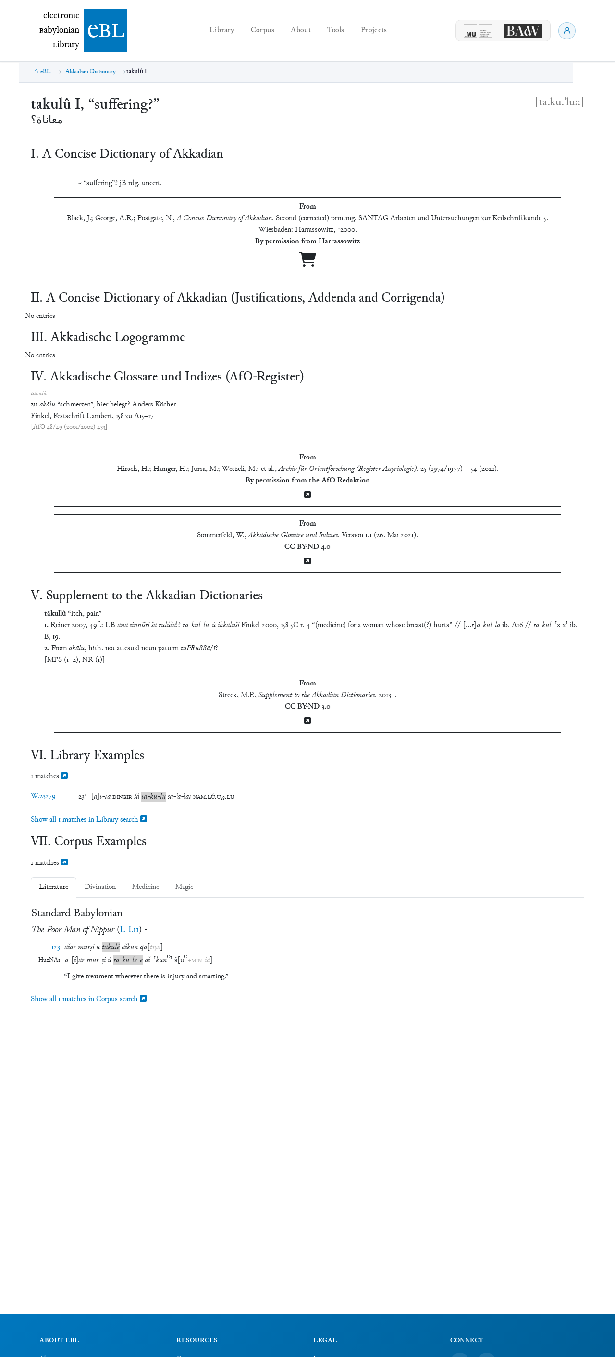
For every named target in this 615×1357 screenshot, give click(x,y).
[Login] (567, 30)
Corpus (263, 30)
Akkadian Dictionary (90, 72)
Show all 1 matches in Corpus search (85, 999)
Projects (374, 30)
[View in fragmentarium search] (64, 777)
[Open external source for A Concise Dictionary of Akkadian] (307, 263)
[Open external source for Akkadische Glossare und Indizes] (307, 562)
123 (55, 947)
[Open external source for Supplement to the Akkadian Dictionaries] (307, 722)
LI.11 (129, 930)
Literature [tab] (53, 887)
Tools (335, 30)
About (301, 30)
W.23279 (43, 796)
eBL (45, 72)
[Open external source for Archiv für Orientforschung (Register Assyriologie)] (307, 496)
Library (221, 30)
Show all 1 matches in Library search (85, 820)
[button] (101, 797)
